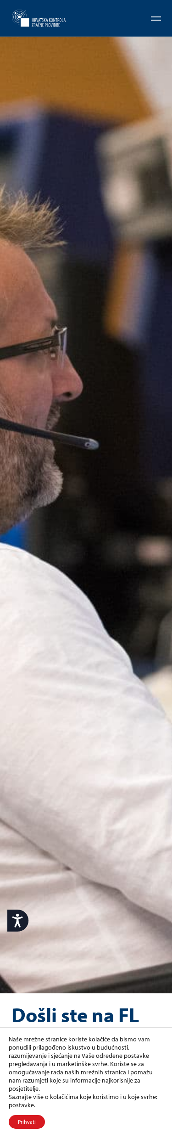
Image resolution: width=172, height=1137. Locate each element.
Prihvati (27, 1121)
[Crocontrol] (38, 18)
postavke (21, 1105)
